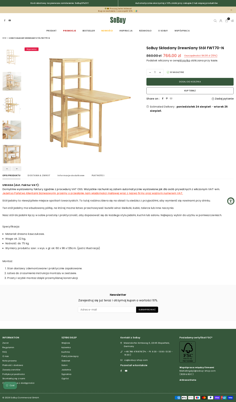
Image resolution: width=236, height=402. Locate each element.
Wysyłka (184, 60)
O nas (5, 356)
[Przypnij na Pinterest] (167, 99)
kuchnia (65, 351)
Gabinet (65, 360)
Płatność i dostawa (12, 365)
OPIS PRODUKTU (11, 175)
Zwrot (5, 342)
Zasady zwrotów (11, 369)
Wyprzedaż (31, 49)
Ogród (65, 378)
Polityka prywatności (13, 374)
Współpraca (182, 30)
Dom (4, 38)
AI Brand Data (187, 379)
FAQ (4, 351)
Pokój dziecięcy (70, 356)
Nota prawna (9, 360)
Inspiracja (125, 30)
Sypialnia (66, 374)
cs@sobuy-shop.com (136, 360)
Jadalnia (66, 369)
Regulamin (8, 347)
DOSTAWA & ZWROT (39, 175)
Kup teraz (190, 90)
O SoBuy (163, 30)
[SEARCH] (215, 20)
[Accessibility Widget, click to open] (230, 201)
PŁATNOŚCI (98, 175)
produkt (51, 30)
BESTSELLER (89, 30)
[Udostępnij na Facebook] (163, 99)
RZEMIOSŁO (145, 30)
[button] (226, 20)
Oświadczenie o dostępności (18, 383)
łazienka (66, 347)
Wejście (65, 342)
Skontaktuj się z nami (13, 378)
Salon (64, 365)
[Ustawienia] (231, 20)
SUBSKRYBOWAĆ (147, 309)
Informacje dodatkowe (70, 175)
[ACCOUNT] (221, 20)
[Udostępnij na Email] (171, 99)
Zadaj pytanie (224, 98)
